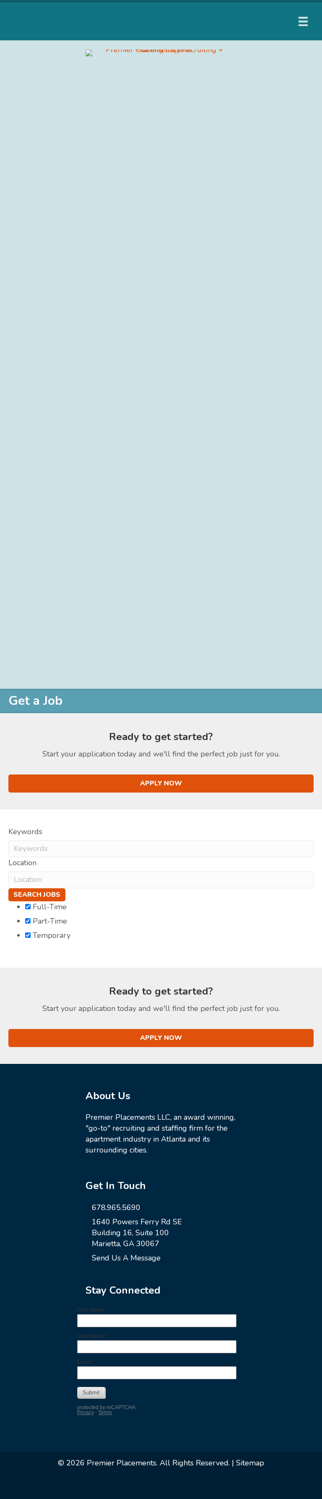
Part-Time (49, 921)
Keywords (25, 832)
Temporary (50, 935)
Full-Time (49, 907)
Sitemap (250, 1463)
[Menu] (303, 21)
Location (22, 863)
